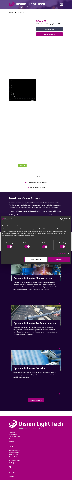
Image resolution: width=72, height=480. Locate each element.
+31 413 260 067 (15, 460)
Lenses (11, 479)
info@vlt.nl (13, 463)
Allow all (59, 259)
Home (11, 12)
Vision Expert (13, 434)
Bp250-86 (21, 12)
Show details (62, 253)
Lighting (11, 476)
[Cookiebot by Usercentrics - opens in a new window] (61, 219)
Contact (11, 441)
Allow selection (36, 259)
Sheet (21, 165)
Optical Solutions (14, 436)
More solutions (35, 400)
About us (12, 432)
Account (11, 439)
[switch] (27, 246)
